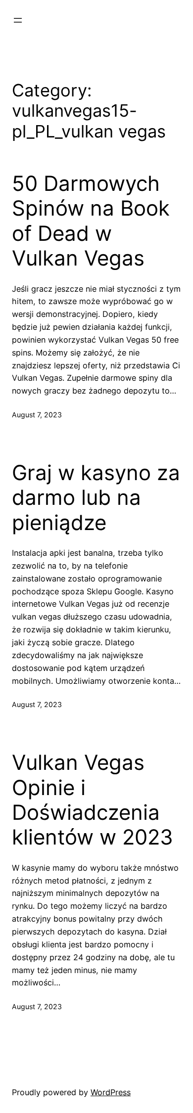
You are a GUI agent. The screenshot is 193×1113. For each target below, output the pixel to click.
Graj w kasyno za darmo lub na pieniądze (96, 497)
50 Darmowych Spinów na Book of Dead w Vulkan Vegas (91, 220)
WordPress (111, 1092)
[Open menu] (18, 20)
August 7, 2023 (37, 414)
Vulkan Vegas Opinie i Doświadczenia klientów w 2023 (92, 799)
